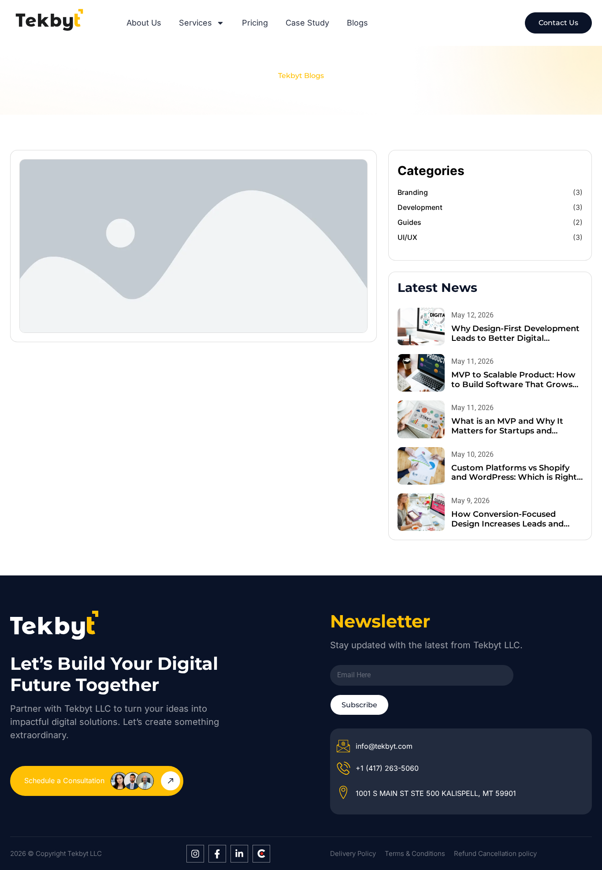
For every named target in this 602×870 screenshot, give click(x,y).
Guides (409, 222)
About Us (143, 23)
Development (420, 207)
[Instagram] (195, 854)
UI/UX (407, 237)
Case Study (307, 23)
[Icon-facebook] (217, 854)
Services (195, 23)
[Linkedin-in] (239, 854)
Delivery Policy (353, 853)
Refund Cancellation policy (495, 853)
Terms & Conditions (415, 853)
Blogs (357, 23)
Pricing (255, 23)
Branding (413, 192)
